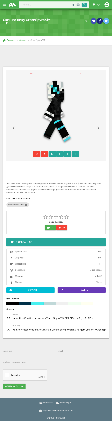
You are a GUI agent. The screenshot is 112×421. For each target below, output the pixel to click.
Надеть (74, 290)
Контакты (46, 402)
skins (13, 4)
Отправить (14, 386)
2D (80, 73)
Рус (96, 4)
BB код (15, 314)
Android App (63, 402)
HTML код (16, 326)
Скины (22, 40)
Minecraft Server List (63, 411)
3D (31, 73)
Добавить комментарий (14, 362)
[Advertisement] (56, 55)
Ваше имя (7, 351)
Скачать (23, 290)
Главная (8, 40)
